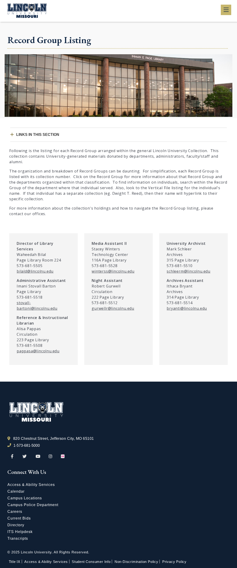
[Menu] (226, 10)
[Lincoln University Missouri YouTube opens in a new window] (38, 456)
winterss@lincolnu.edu (113, 271)
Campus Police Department (32, 505)
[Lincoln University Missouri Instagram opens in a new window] (51, 456)
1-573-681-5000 (26, 445)
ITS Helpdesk (20, 532)
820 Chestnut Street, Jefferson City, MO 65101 (53, 438)
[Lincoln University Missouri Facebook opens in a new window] (12, 456)
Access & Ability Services (31, 485)
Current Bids (19, 518)
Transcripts (17, 538)
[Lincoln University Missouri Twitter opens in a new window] (24, 456)
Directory (15, 525)
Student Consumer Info (91, 562)
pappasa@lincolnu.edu (38, 351)
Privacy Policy (174, 562)
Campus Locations (24, 498)
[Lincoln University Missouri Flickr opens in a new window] (63, 456)
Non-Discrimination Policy (136, 562)
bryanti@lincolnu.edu (187, 308)
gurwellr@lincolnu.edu (113, 308)
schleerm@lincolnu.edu (188, 271)
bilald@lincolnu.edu (35, 271)
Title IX (14, 562)
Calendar (16, 491)
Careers (14, 512)
